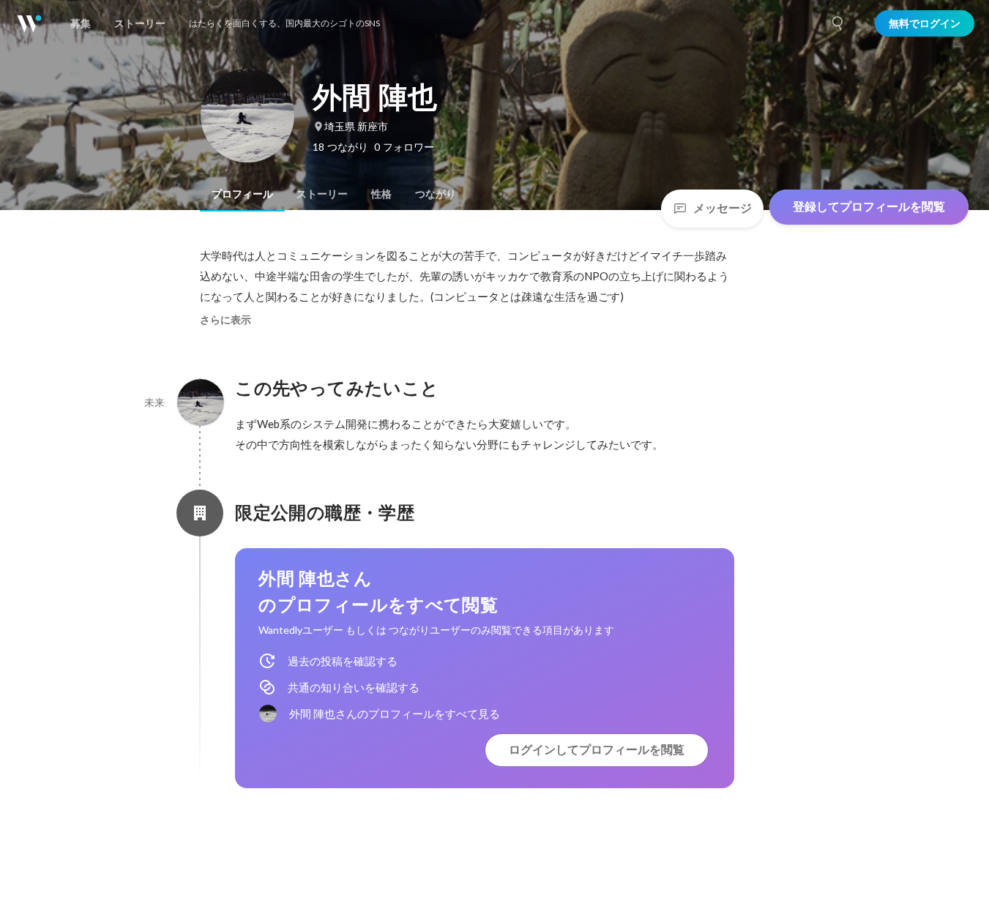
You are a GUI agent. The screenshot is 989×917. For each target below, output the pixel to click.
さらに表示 (225, 319)
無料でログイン (924, 23)
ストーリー (322, 194)
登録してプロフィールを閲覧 (869, 206)
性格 (381, 194)
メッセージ (722, 208)
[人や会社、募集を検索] (838, 23)
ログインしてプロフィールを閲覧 (596, 749)
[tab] (242, 194)
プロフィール (242, 194)
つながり (435, 194)
